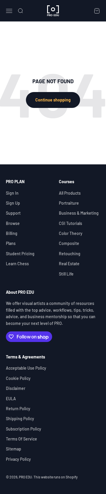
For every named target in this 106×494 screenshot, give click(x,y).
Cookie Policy (18, 378)
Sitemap (13, 448)
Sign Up (13, 203)
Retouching (69, 253)
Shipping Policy (20, 418)
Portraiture (69, 203)
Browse (13, 223)
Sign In (12, 193)
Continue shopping (53, 99)
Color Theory (70, 233)
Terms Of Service (21, 438)
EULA (11, 398)
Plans (11, 243)
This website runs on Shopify (56, 477)
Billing (11, 233)
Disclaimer (15, 388)
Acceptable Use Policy (26, 368)
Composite (69, 243)
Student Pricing (20, 253)
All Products (70, 193)
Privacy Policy (18, 459)
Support (13, 213)
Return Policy (18, 408)
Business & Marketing (79, 213)
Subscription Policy (23, 428)
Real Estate (69, 263)
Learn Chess (17, 263)
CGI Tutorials (70, 223)
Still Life (66, 273)
